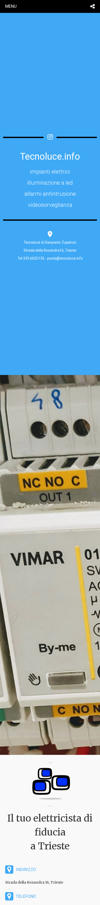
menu (11, 6)
